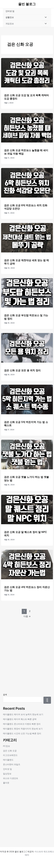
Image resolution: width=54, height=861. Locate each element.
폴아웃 (6, 783)
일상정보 (7, 773)
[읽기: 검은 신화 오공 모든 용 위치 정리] (27, 347)
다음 (27, 616)
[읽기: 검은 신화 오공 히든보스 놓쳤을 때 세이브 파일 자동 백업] (27, 127)
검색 (5, 694)
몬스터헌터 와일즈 (11, 764)
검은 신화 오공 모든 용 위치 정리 (22, 370)
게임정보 (10, 23)
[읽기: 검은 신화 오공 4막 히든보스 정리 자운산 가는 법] (27, 564)
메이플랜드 (8, 760)
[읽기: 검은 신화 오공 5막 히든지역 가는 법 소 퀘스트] (27, 399)
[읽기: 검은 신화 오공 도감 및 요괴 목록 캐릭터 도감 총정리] (27, 72)
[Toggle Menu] (45, 17)
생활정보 (10, 17)
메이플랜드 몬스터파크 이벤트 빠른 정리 (22, 724)
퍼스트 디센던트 (10, 778)
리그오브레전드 (10, 755)
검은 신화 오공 (10, 750)
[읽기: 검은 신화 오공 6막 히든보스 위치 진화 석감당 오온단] (27, 182)
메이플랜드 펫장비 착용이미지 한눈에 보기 (23, 728)
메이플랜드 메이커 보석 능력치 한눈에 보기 (23, 714)
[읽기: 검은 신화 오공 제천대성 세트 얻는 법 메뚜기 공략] (27, 237)
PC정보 (6, 746)
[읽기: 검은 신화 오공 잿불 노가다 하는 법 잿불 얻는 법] (27, 454)
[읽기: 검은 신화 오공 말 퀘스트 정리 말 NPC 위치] (27, 509)
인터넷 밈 (10, 11)
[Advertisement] (27, 662)
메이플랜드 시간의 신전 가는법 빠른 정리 (22, 733)
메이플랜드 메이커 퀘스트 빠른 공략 (19, 719)
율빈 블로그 (27, 4)
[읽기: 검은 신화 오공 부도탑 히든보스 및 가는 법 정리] (27, 292)
